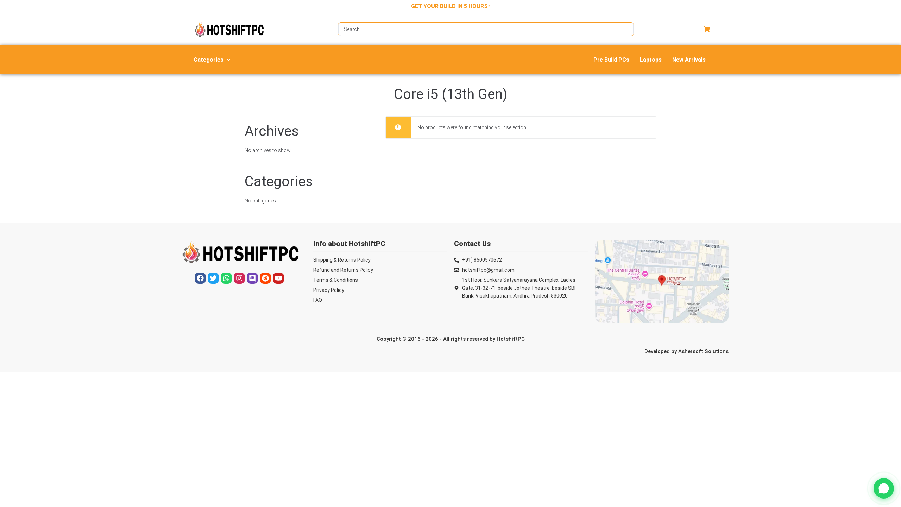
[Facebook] (200, 278)
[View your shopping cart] (708, 29)
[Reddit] (265, 278)
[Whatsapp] (226, 278)
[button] (212, 60)
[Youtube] (278, 278)
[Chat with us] (884, 488)
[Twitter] (213, 278)
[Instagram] (239, 278)
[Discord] (252, 278)
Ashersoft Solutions (703, 351)
